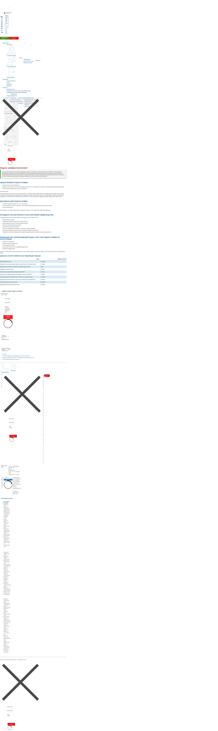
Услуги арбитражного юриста (7, 642)
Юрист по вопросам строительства (7, 574)
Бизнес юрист (6, 616)
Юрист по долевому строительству (7, 570)
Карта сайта (15, 493)
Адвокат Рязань (7, 607)
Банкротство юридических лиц (6, 562)
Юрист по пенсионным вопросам (6, 650)
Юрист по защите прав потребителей (7, 646)
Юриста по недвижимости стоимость (7, 538)
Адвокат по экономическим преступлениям (7, 589)
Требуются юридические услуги (6, 553)
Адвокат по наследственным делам (7, 585)
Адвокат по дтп (7, 591)
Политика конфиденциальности (17, 488)
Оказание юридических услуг (6, 600)
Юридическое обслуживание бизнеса (7, 604)
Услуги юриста (7, 535)
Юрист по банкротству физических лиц (7, 619)
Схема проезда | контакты (13, 474)
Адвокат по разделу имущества (6, 581)
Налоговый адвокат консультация (6, 558)
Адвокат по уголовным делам (6, 523)
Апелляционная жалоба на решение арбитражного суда (7, 625)
